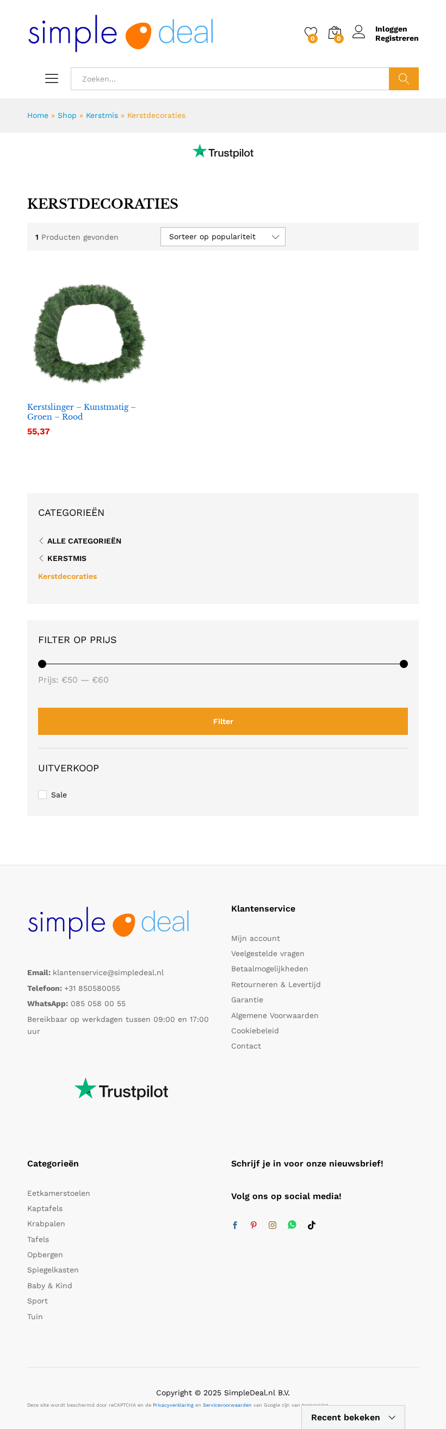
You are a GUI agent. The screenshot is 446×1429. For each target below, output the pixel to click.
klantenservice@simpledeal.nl (108, 972)
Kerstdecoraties (67, 576)
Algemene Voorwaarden (275, 1015)
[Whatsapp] (292, 1225)
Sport (37, 1300)
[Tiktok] (311, 1226)
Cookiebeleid (255, 1030)
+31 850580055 (92, 988)
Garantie (247, 999)
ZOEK (404, 78)
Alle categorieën (84, 540)
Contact (246, 1045)
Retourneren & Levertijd (276, 984)
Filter (223, 721)
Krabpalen (46, 1223)
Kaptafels (45, 1208)
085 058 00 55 (98, 1003)
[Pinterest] (253, 1226)
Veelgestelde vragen (268, 953)
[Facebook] (235, 1226)
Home (37, 115)
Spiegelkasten (53, 1269)
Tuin (35, 1316)
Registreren (397, 38)
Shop (67, 115)
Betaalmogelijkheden (269, 968)
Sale (59, 794)
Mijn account (255, 938)
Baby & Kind (49, 1285)
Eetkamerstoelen (58, 1193)
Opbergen (45, 1254)
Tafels (38, 1239)
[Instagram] (272, 1226)
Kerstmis (102, 115)
